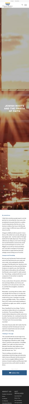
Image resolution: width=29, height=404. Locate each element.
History (3, 396)
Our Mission (4, 398)
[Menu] (25, 5)
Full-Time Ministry (18, 400)
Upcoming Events (18, 395)
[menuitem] (21, 5)
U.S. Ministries (5, 400)
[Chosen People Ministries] (12, 5)
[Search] (21, 5)
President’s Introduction (7, 394)
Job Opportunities (18, 402)
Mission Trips (17, 398)
